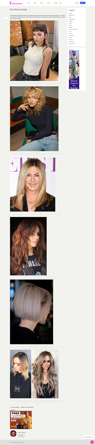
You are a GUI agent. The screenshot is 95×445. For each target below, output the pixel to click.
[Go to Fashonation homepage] (15, 3)
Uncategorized (30, 407)
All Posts (21, 435)
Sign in (77, 2)
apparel (70, 13)
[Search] (72, 3)
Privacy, (19, 442)
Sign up (82, 2)
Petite (70, 31)
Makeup (70, 27)
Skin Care (71, 39)
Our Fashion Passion (73, 29)
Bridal (70, 17)
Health (70, 23)
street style (71, 41)
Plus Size (71, 33)
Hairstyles (71, 21)
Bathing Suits (71, 15)
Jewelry (70, 25)
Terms (22, 442)
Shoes (70, 37)
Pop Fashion (71, 35)
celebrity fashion (72, 19)
